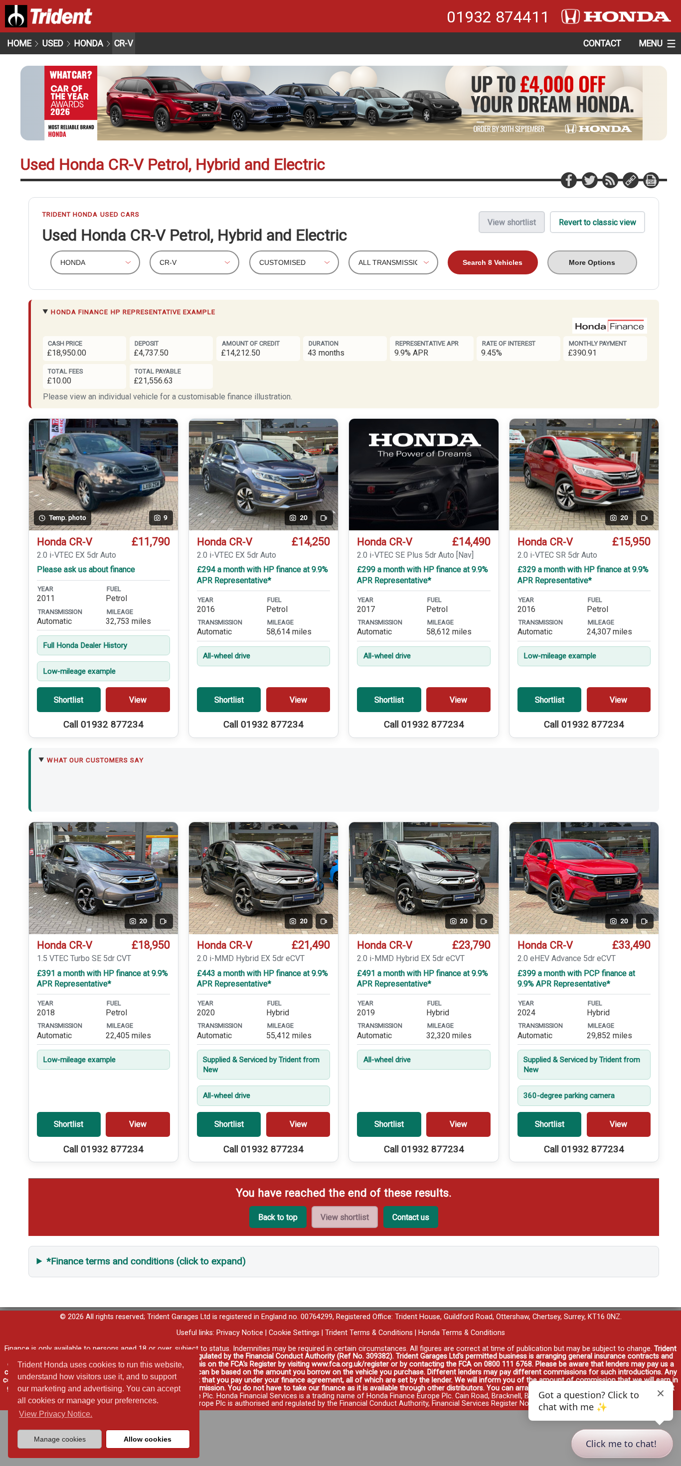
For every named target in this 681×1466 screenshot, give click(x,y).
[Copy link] (630, 179)
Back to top (278, 1217)
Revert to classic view (597, 222)
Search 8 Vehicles (492, 262)
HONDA (88, 43)
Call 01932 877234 (103, 724)
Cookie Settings (294, 1333)
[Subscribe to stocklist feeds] (609, 179)
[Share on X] (589, 179)
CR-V (123, 43)
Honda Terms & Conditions (461, 1333)
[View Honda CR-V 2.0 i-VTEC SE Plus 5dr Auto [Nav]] (423, 475)
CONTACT (602, 43)
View (138, 700)
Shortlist (68, 700)
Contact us (410, 1217)
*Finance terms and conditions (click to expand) (146, 1261)
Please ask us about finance (86, 569)
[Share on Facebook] (568, 179)
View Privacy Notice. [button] (55, 1414)
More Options (592, 262)
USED (52, 43)
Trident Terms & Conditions (369, 1333)
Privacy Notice (239, 1333)
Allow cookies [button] (147, 1439)
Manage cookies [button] (60, 1439)
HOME (19, 43)
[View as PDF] (650, 179)
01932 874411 (498, 16)
